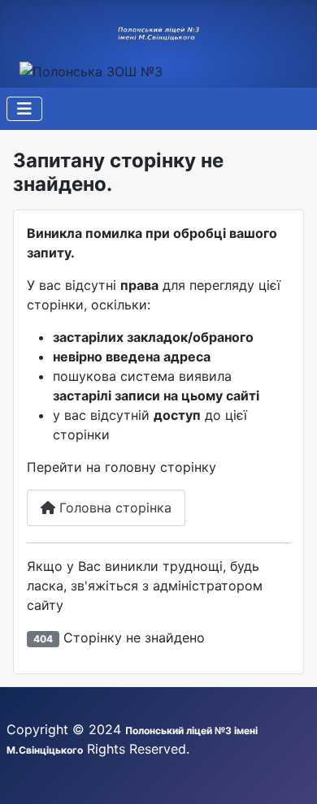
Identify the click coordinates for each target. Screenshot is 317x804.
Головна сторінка (113, 507)
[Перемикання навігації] (24, 109)
